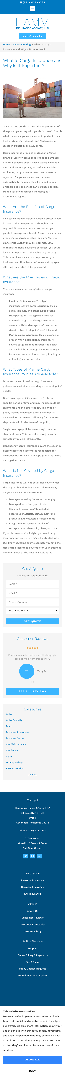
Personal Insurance (32, 880)
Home (6, 44)
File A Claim (32, 962)
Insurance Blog (22, 44)
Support (32, 948)
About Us (32, 911)
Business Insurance (32, 887)
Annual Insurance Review (32, 975)
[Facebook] (32, 856)
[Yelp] (39, 856)
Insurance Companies (32, 924)
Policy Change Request (32, 968)
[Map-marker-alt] (25, 856)
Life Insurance (32, 893)
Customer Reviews (32, 917)
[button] (32, 8)
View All (32, 774)
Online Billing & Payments (33, 955)
